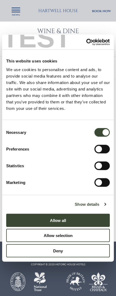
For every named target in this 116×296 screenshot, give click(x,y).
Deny (58, 250)
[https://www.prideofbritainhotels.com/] (75, 281)
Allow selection (58, 235)
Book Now (101, 11)
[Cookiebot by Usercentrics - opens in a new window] (86, 42)
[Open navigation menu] (16, 12)
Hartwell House (58, 11)
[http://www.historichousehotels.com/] (17, 281)
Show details (87, 204)
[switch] (102, 149)
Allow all (58, 220)
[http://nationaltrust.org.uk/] (40, 281)
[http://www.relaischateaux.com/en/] (98, 281)
